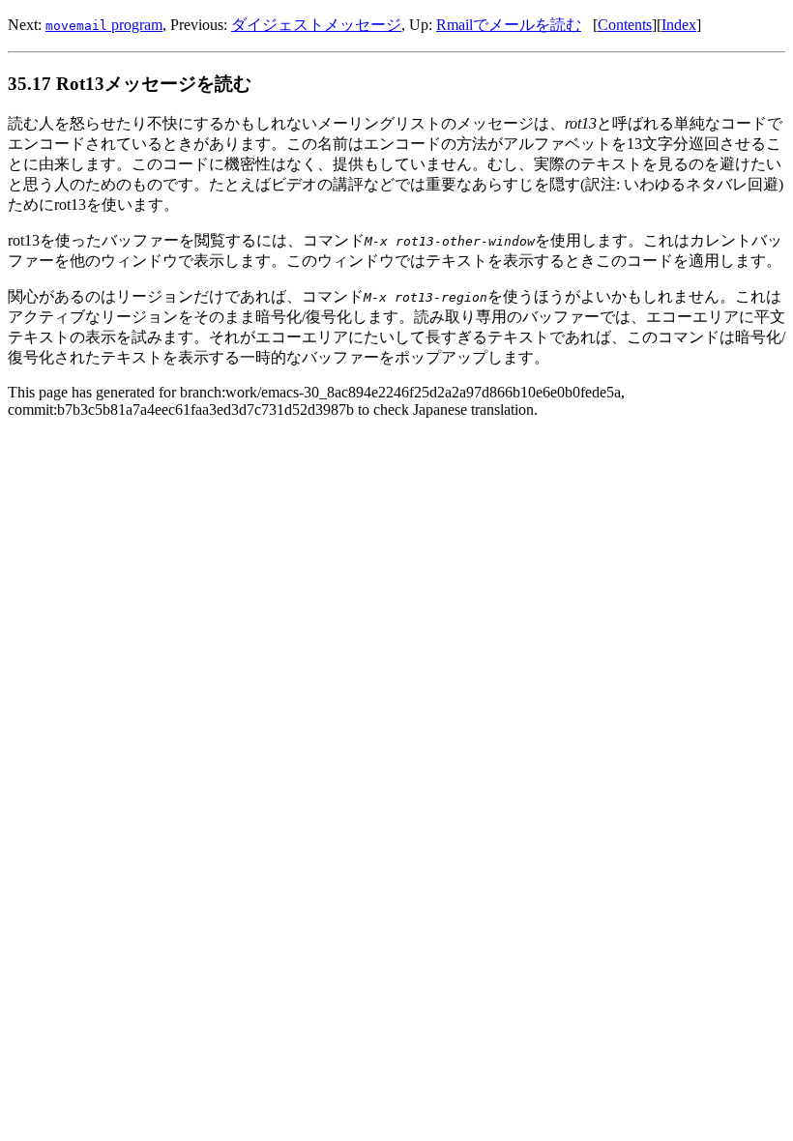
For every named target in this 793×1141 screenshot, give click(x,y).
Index (678, 24)
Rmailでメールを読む (508, 24)
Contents (625, 24)
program (103, 24)
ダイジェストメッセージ (316, 24)
